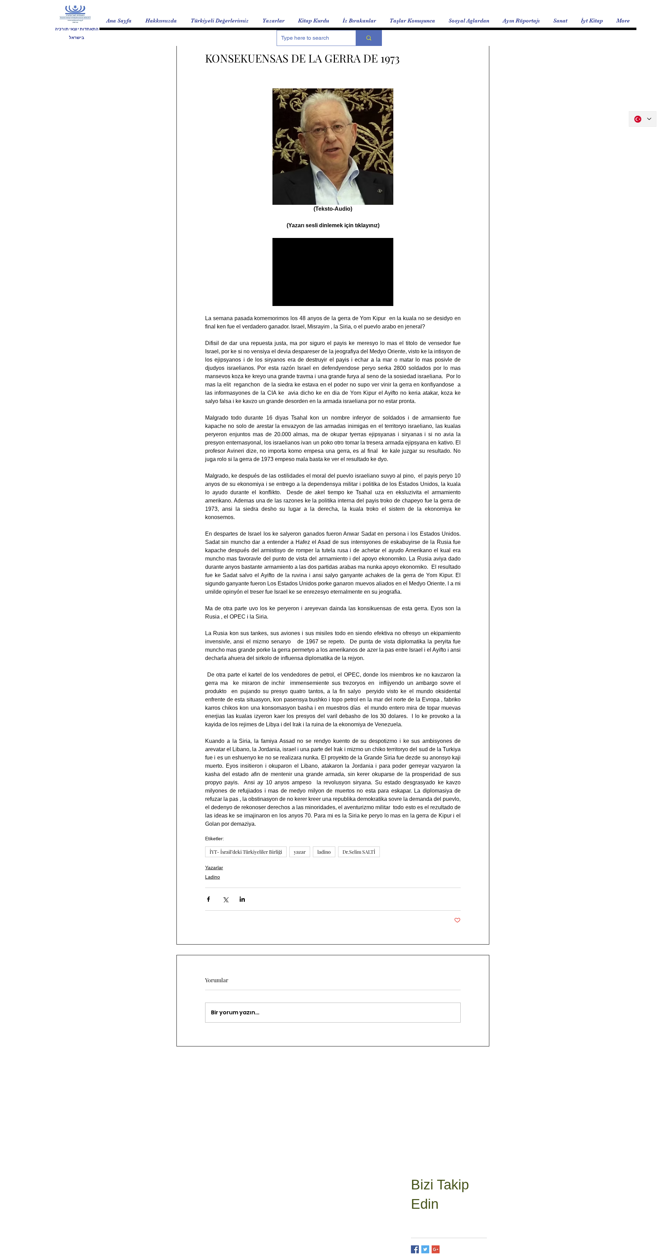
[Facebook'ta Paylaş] (208, 899)
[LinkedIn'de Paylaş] (242, 899)
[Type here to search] (369, 38)
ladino (324, 852)
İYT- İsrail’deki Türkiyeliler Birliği (246, 852)
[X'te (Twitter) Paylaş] (225, 899)
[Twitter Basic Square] (425, 1249)
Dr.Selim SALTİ (359, 852)
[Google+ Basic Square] (436, 1249)
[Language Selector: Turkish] (642, 119)
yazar (300, 852)
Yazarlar (214, 867)
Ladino (212, 877)
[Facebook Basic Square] (415, 1249)
